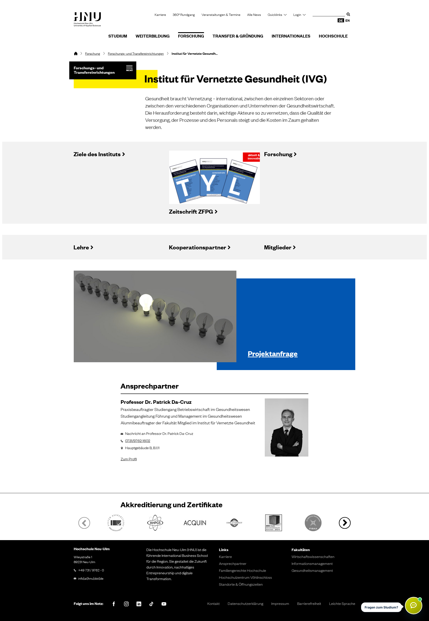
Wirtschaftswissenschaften (313, 556)
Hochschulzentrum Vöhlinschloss (245, 577)
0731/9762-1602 (137, 440)
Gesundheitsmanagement (312, 570)
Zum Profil (129, 458)
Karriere (160, 14)
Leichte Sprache (342, 603)
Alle (254, 14)
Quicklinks (275, 15)
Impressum (280, 603)
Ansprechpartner (232, 563)
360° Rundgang (184, 14)
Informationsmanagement (312, 563)
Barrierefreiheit (309, 603)
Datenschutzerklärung (245, 603)
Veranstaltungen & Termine (221, 14)
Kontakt (213, 603)
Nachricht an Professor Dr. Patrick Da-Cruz (159, 433)
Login (297, 15)
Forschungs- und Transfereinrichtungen (136, 53)
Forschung (191, 36)
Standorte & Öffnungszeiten (241, 584)
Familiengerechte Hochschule (242, 570)
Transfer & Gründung (237, 36)
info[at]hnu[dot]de (90, 578)
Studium (117, 36)
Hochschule (333, 36)
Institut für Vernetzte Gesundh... (195, 53)
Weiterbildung (153, 36)
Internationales (291, 36)
